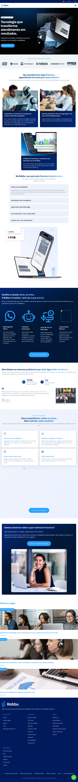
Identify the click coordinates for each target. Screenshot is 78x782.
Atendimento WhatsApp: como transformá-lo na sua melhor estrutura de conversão (29, 633)
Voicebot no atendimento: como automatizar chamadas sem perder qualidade (27, 662)
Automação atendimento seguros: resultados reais (17, 692)
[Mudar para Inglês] (63, 1)
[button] (75, 5)
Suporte (69, 1)
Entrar (75, 1)
